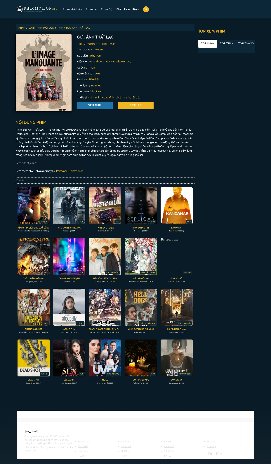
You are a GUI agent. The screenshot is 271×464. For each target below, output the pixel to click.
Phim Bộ (106, 9)
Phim (91, 97)
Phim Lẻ (91, 9)
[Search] (146, 9)
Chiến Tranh (123, 97)
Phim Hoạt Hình (127, 9)
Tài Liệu (135, 97)
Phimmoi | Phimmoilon (70, 171)
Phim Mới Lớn (72, 9)
